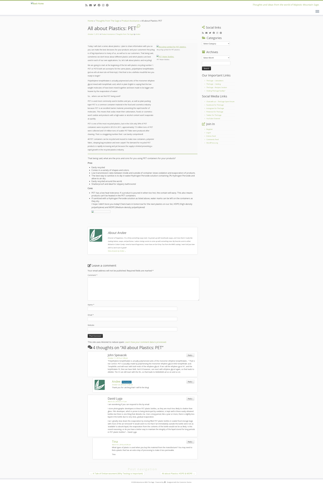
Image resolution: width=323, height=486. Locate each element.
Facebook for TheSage (215, 105)
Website (91, 325)
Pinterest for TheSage (214, 112)
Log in (208, 132)
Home (90, 20)
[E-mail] (91, 5)
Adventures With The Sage (145, 482)
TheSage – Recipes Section (216, 87)
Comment (92, 275)
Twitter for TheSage (213, 115)
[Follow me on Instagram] (104, 5)
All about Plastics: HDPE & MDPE (178, 473)
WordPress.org (212, 143)
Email (91, 315)
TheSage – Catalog (213, 84)
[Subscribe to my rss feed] (87, 5)
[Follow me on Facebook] (100, 5)
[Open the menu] (317, 11)
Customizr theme (185, 482)
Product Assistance (130, 20)
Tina (115, 442)
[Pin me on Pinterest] (108, 5)
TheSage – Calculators (214, 80)
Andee (138, 34)
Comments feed (212, 139)
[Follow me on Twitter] (95, 5)
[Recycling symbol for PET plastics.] (171, 46)
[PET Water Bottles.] (165, 56)
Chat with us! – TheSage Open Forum (220, 101)
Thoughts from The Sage (107, 20)
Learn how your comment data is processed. (145, 342)
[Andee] (100, 214)
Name (91, 305)
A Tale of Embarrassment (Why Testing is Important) (116, 473)
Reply (190, 355)
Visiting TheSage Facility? (215, 91)
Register (209, 129)
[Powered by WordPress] (165, 482)
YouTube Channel (213, 118)
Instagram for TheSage (215, 108)
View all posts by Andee (117, 251)
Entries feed (211, 136)
